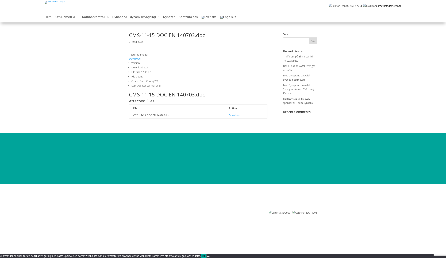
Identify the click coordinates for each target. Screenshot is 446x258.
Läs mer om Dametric (298, 171)
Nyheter (169, 17)
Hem (48, 17)
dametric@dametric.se (388, 5)
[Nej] (208, 256)
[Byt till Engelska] (228, 18)
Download (135, 58)
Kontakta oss (188, 17)
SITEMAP (134, 212)
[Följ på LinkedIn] (131, 217)
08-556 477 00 (354, 5)
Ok (203, 255)
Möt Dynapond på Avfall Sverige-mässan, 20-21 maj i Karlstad (299, 89)
